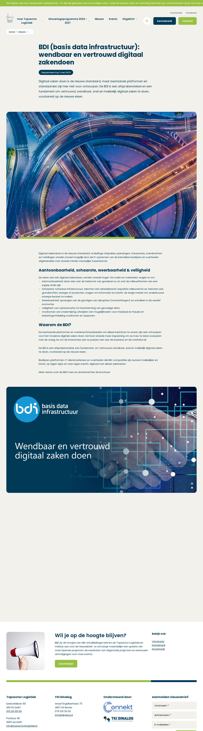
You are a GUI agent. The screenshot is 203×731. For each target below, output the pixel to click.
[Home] (9, 18)
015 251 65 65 (14, 711)
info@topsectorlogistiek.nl (21, 726)
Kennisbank (158, 645)
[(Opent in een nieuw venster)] (118, 707)
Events (113, 19)
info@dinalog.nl (64, 715)
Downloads (176, 12)
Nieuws (99, 19)
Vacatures (191, 12)
